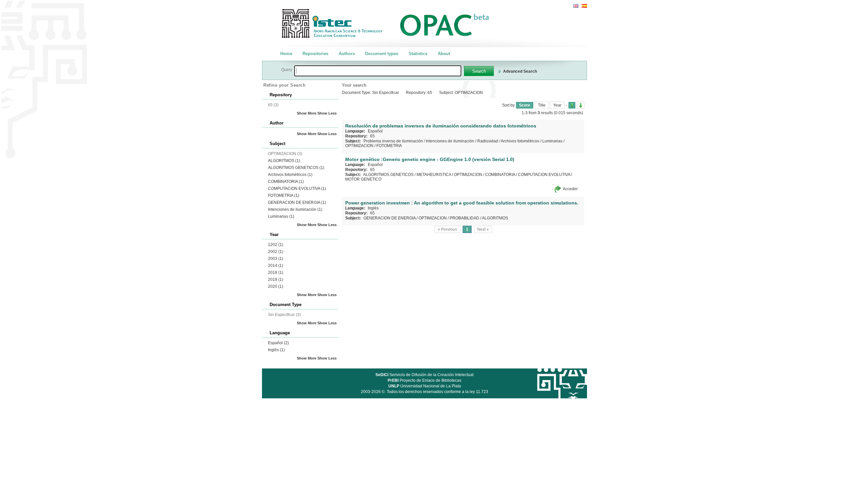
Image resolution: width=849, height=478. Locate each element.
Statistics (418, 53)
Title (542, 105)
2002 (275, 251)
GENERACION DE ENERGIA (297, 202)
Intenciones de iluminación (295, 209)
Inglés (276, 350)
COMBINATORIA (286, 181)
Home (286, 53)
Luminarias (281, 216)
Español (278, 343)
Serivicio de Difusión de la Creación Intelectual (424, 374)
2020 (275, 286)
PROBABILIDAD (464, 218)
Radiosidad (487, 141)
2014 (275, 265)
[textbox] (377, 70)
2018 (275, 272)
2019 (275, 279)
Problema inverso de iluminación (393, 141)
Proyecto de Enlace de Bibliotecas (424, 380)
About (444, 53)
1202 (275, 244)
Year (557, 105)
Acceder (570, 189)
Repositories (315, 53)
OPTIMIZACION (359, 145)
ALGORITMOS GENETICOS (296, 167)
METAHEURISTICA (434, 174)
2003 (275, 258)
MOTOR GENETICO (363, 179)
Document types (381, 53)
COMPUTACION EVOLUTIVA (297, 188)
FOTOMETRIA (283, 195)
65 (372, 136)
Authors (347, 53)
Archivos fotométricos (290, 174)
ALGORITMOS (284, 160)
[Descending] (580, 105)
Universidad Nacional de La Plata (424, 386)
